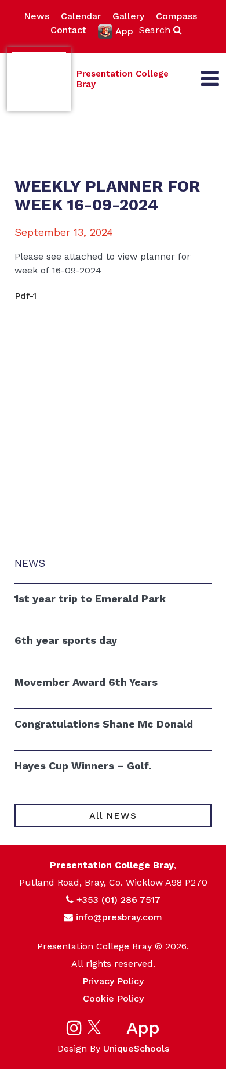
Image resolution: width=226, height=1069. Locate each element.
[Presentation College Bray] (39, 79)
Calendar (81, 15)
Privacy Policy (113, 981)
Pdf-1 (25, 295)
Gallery (128, 15)
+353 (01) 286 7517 (118, 899)
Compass (176, 15)
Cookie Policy (113, 998)
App (124, 31)
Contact (68, 29)
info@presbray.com (119, 917)
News (36, 15)
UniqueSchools (136, 1048)
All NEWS (112, 815)
